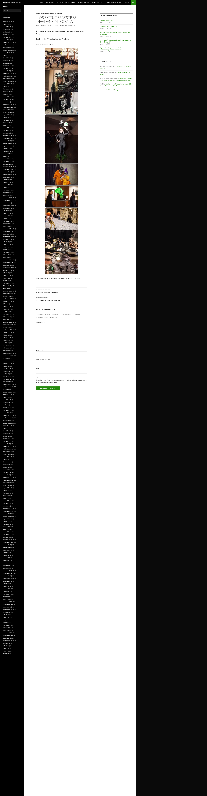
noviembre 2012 (8, 449)
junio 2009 (6, 555)
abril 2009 (6, 560)
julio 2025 (6, 55)
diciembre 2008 (7, 571)
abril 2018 (6, 280)
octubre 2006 (7, 638)
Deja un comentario (68, 25)
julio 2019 (6, 242)
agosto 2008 (6, 581)
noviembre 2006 (8, 635)
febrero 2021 (7, 192)
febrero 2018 (7, 286)
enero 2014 (6, 413)
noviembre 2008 (8, 573)
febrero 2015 (7, 379)
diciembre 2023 (7, 104)
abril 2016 (6, 343)
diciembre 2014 (7, 384)
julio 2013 (6, 428)
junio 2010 (6, 524)
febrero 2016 (7, 348)
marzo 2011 (6, 501)
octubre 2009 (7, 545)
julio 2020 (6, 211)
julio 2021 (6, 179)
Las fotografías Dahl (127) (108, 26)
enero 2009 (6, 568)
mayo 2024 (6, 91)
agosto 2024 (6, 84)
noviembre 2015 (8, 356)
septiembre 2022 (8, 143)
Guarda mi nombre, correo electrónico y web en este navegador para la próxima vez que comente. (61, 381)
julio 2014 (6, 397)
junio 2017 (6, 306)
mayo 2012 (6, 464)
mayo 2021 (6, 185)
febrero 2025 (7, 68)
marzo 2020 (6, 221)
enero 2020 (6, 226)
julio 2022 (6, 148)
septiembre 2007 (8, 609)
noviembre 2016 (8, 324)
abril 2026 (6, 32)
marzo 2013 (6, 438)
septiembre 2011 (8, 485)
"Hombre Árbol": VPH (107, 20)
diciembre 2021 (7, 166)
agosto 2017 (6, 301)
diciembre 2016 (7, 322)
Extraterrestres (83, 2)
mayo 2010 (6, 527)
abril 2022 (6, 156)
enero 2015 (6, 381)
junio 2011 (6, 493)
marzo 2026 (6, 34)
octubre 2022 (7, 141)
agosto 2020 (6, 208)
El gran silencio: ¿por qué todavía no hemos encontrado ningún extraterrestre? (115, 49)
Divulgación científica (112, 2)
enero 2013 (6, 444)
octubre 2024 (7, 78)
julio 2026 (6, 24)
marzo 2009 (6, 563)
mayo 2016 (6, 340)
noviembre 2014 (8, 387)
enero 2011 (6, 506)
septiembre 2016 (8, 330)
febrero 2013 (7, 441)
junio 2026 (6, 27)
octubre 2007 (7, 607)
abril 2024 (6, 94)
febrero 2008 (7, 596)
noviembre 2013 (8, 418)
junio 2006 (6, 648)
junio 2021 (6, 182)
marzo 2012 (6, 470)
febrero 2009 (7, 565)
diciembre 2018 (7, 260)
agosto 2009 (6, 550)
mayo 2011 (6, 495)
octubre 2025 (7, 47)
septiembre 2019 (8, 236)
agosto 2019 (6, 239)
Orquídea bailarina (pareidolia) (47, 291)
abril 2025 (6, 63)
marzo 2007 (6, 625)
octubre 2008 (7, 576)
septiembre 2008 (8, 578)
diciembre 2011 (7, 477)
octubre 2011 (7, 482)
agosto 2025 (6, 53)
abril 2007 (6, 622)
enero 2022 (6, 164)
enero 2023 (6, 133)
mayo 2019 (6, 247)
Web (38, 368)
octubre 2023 (7, 110)
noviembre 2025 (8, 45)
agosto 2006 (6, 643)
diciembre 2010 (7, 508)
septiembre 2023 (8, 112)
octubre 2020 (7, 203)
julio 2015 (6, 366)
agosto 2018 (6, 270)
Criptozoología (97, 2)
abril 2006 (6, 653)
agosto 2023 (6, 115)
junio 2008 (6, 586)
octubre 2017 (7, 296)
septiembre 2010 (8, 516)
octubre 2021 (7, 172)
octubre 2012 (7, 451)
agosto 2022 (6, 146)
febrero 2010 (7, 534)
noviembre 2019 (8, 231)
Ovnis (41, 2)
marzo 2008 (6, 594)
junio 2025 (6, 58)
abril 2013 (6, 436)
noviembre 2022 (8, 138)
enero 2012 (6, 475)
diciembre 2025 (7, 42)
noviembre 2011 (8, 480)
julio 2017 (6, 304)
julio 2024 (6, 86)
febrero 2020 (7, 223)
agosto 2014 (6, 394)
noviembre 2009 (8, 542)
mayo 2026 (6, 29)
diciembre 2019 (7, 229)
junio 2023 (6, 120)
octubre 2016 (7, 327)
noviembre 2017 (8, 293)
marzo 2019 (6, 252)
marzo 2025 (6, 65)
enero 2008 (6, 599)
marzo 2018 (6, 283)
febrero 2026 (7, 37)
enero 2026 (6, 40)
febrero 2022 (7, 161)
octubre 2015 (7, 358)
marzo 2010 (6, 532)
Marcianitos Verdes (12, 2)
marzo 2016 (6, 345)
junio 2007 (6, 617)
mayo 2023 (6, 122)
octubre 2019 (7, 234)
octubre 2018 (7, 265)
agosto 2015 (6, 363)
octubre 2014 (7, 389)
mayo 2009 (6, 558)
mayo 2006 (6, 651)
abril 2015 (6, 374)
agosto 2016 (6, 332)
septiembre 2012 (8, 454)
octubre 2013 (7, 420)
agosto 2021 (6, 177)
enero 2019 (6, 257)
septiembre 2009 (8, 547)
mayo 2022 (6, 154)
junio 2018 (6, 275)
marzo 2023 (6, 128)
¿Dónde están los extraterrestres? (48, 299)
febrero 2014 (7, 410)
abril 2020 (6, 218)
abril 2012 (6, 467)
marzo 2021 (6, 190)
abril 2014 (6, 405)
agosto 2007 (6, 612)
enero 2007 (6, 630)
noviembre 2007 (8, 604)
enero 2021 (6, 195)
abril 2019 (6, 249)
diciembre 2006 (7, 633)
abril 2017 (6, 312)
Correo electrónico (43, 359)
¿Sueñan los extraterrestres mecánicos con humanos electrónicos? (116, 79)
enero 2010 (6, 537)
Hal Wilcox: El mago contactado (116, 90)
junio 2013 (6, 431)
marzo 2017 (6, 314)
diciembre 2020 (7, 198)
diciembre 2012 (7, 446)
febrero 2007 (7, 628)
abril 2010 (6, 529)
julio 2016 (6, 335)
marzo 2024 (6, 97)
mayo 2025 (6, 60)
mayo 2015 (6, 371)
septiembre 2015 (8, 361)
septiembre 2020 (8, 205)
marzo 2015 (6, 376)
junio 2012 (6, 462)
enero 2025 (6, 71)
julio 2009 (6, 552)
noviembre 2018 (8, 262)
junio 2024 (6, 89)
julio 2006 (6, 646)
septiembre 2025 (8, 50)
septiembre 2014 (8, 392)
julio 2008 (6, 583)
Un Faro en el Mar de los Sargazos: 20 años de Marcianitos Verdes (115, 85)
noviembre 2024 (8, 76)
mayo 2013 (6, 433)
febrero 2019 (7, 255)
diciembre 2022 (7, 135)
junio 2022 (6, 151)
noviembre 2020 (8, 200)
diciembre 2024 (7, 73)
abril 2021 (6, 187)
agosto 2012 (6, 457)
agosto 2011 (6, 488)
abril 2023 (6, 125)
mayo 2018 (6, 278)
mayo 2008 (6, 589)
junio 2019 (6, 244)
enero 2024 (6, 102)
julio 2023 (6, 117)
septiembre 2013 (8, 423)
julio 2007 (6, 615)
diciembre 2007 (7, 602)
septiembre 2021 (8, 174)
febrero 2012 (7, 472)
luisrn (56, 25)
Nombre (40, 350)
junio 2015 (6, 369)
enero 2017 (6, 319)
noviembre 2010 (8, 511)
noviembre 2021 (8, 169)
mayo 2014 (6, 402)
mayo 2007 (6, 620)
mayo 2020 (6, 216)
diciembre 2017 (7, 291)
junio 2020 (6, 213)
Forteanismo (50, 2)
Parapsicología (70, 2)
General (126, 2)
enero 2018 (6, 288)
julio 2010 (6, 521)
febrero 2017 (7, 317)
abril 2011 (6, 498)
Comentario (41, 322)
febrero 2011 (7, 503)
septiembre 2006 (8, 640)
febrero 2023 (7, 130)
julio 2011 (6, 490)
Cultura (60, 2)
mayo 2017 (6, 309)
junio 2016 (6, 337)
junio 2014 (6, 400)
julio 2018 (6, 273)
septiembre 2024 (8, 81)
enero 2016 (6, 350)
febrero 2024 (7, 99)
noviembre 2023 (8, 107)
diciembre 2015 (7, 353)
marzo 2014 (6, 407)
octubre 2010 (7, 514)
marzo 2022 (6, 159)
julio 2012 (6, 459)
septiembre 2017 (8, 299)
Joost (101, 90)
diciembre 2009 (7, 539)
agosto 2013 (6, 425)
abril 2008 (6, 591)
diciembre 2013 (7, 415)
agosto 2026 (6, 21)
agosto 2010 (6, 519)
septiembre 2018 (8, 267)
